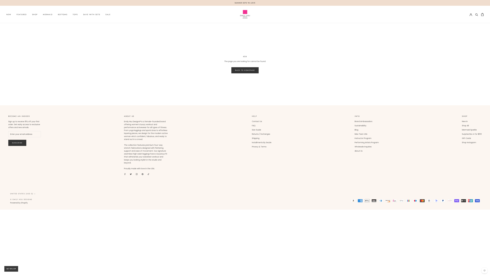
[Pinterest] (142, 174)
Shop (35, 14)
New (8, 14)
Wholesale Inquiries (363, 146)
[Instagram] (137, 174)
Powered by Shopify (19, 203)
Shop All (465, 125)
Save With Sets (91, 14)
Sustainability (360, 125)
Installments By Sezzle (261, 142)
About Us (359, 151)
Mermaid (48, 14)
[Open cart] (482, 14)
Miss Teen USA (361, 134)
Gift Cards (466, 138)
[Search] (476, 14)
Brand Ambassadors (363, 121)
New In (465, 121)
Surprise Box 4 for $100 (472, 134)
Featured (22, 14)
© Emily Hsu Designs (21, 199)
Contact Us (257, 121)
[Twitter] (131, 174)
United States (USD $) (21, 194)
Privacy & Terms (259, 146)
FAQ (253, 125)
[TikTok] (148, 174)
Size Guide (256, 130)
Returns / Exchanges (261, 134)
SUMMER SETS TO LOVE (245, 3)
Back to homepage (245, 70)
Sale (108, 14)
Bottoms (62, 14)
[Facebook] (125, 174)
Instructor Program (363, 138)
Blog (356, 130)
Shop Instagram (469, 142)
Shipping (255, 138)
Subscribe (17, 143)
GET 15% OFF (11, 269)
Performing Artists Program (367, 142)
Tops (75, 14)
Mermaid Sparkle (469, 130)
